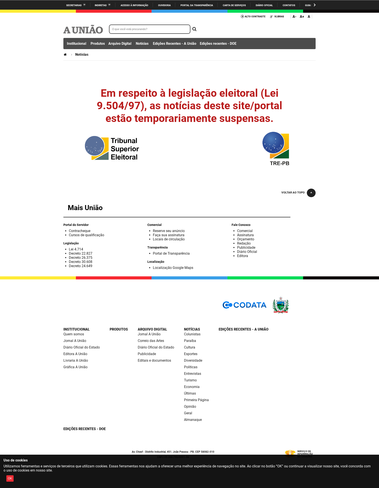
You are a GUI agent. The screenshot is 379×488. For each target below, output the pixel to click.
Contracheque (79, 231)
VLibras (279, 16)
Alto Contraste (255, 16)
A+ (302, 16)
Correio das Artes (151, 341)
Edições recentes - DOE (218, 43)
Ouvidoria (164, 5)
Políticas (190, 367)
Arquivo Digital (119, 43)
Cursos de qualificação (86, 235)
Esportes (190, 354)
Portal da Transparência (197, 5)
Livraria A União (75, 360)
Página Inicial (65, 54)
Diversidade (193, 360)
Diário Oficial (264, 5)
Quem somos (73, 334)
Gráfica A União (75, 367)
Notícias (142, 43)
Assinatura (245, 235)
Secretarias (74, 5)
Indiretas (101, 5)
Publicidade (246, 247)
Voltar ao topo (293, 192)
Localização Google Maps (173, 268)
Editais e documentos (154, 360)
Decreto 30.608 (80, 262)
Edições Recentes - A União (174, 43)
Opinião (190, 406)
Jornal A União (74, 341)
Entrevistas (192, 374)
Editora (242, 256)
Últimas (190, 393)
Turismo (190, 380)
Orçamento (245, 239)
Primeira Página (196, 400)
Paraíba (190, 341)
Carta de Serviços (234, 5)
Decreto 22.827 (80, 253)
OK (10, 478)
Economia (192, 387)
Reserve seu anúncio (169, 231)
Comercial (245, 231)
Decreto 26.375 (80, 258)
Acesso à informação (134, 5)
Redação (244, 243)
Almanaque (193, 420)
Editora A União (75, 354)
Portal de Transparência (171, 253)
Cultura (189, 347)
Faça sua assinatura (168, 235)
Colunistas (192, 334)
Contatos (289, 5)
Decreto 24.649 (80, 266)
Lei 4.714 (76, 249)
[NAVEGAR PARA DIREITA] (315, 5)
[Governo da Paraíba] (294, 313)
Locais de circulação (169, 239)
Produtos (98, 43)
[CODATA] (244, 306)
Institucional (76, 43)
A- (294, 16)
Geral (188, 413)
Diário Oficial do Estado (81, 347)
